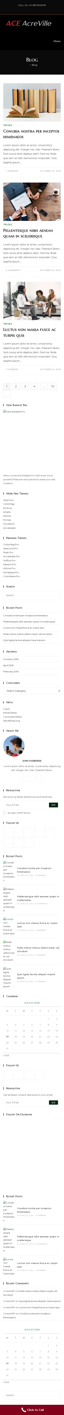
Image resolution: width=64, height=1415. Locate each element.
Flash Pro (8, 552)
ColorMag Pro (11, 544)
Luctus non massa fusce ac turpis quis (23, 627)
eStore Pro (9, 568)
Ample (7, 512)
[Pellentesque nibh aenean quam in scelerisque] (9, 899)
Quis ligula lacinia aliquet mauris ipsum (24, 640)
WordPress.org (11, 720)
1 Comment (12, 171)
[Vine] (8, 843)
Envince (7, 508)
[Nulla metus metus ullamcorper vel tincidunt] (9, 951)
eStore (7, 515)
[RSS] (29, 843)
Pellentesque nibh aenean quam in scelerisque (29, 621)
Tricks (7, 125)
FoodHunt (9, 523)
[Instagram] (31, 8)
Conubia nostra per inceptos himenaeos (25, 615)
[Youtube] (41, 8)
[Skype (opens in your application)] (38, 8)
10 (52, 386)
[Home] (28, 65)
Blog (34, 65)
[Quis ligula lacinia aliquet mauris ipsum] (9, 977)
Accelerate (9, 528)
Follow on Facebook (19, 1114)
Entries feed (10, 712)
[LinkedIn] (35, 8)
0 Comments (13, 270)
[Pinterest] (50, 832)
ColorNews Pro (11, 576)
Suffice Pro (9, 560)
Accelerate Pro (11, 556)
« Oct (6, 1055)
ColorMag (8, 504)
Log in (6, 708)
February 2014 (11, 671)
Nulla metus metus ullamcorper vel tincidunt (27, 634)
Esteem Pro (9, 564)
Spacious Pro (10, 548)
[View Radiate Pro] (32, 442)
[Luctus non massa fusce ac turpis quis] (9, 926)
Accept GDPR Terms (19, 812)
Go (53, 805)
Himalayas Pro (11, 572)
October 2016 (10, 659)
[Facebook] (27, 8)
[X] (23, 8)
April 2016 (8, 665)
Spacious (8, 500)
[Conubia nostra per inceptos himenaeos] (9, 871)
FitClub (7, 520)
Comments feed (12, 716)
